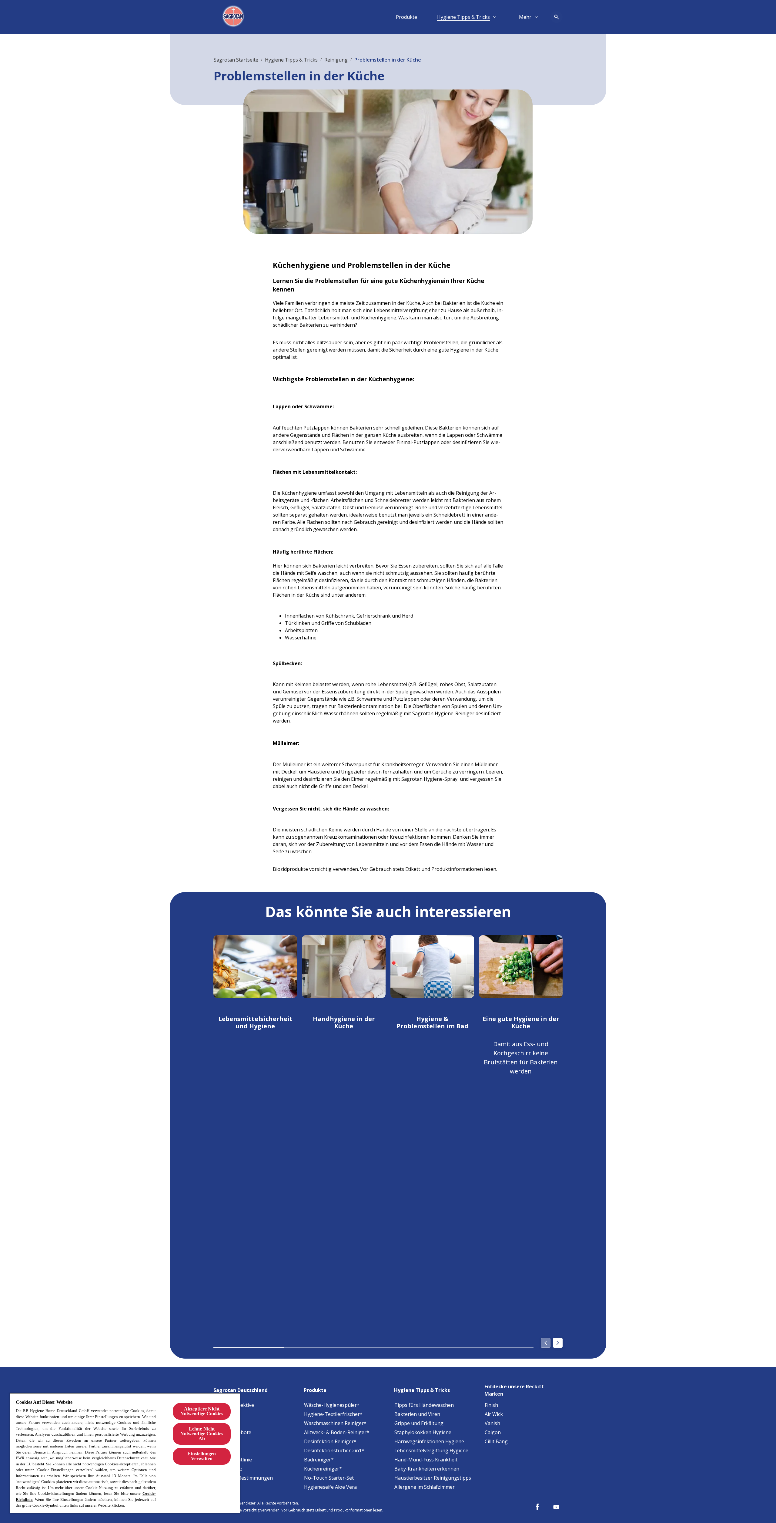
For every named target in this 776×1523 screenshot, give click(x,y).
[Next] (558, 1343)
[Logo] (234, 17)
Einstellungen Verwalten (201, 1456)
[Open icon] (556, 17)
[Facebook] (537, 1507)
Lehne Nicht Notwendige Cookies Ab (201, 1433)
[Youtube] (556, 1507)
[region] (125, 1453)
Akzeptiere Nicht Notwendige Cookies (201, 1411)
